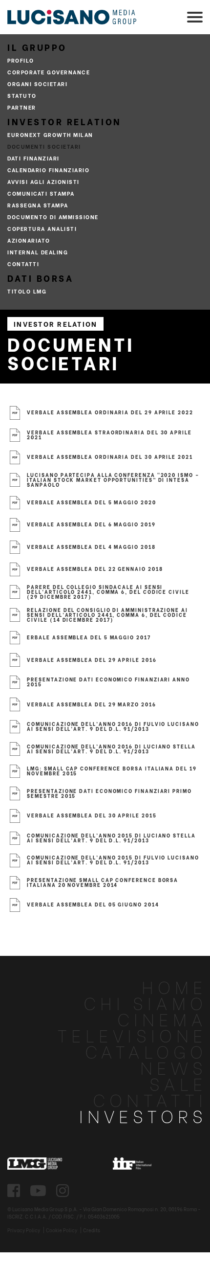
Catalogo (146, 1050)
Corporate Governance (48, 72)
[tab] (12, 398)
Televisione (132, 1034)
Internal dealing (37, 252)
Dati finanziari (33, 158)
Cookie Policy (61, 1230)
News (173, 1066)
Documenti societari (44, 146)
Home (174, 985)
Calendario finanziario (48, 170)
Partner (21, 107)
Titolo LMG (26, 291)
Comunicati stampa (41, 193)
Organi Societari (37, 84)
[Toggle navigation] (195, 17)
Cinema (162, 1018)
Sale (178, 1082)
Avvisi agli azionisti (43, 181)
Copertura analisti (42, 228)
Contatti (23, 264)
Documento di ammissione (53, 217)
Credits (91, 1230)
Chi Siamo (145, 1002)
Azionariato (28, 240)
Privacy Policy (23, 1230)
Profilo (20, 60)
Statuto (22, 95)
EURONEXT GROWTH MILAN (50, 134)
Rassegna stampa (37, 205)
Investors (143, 1115)
